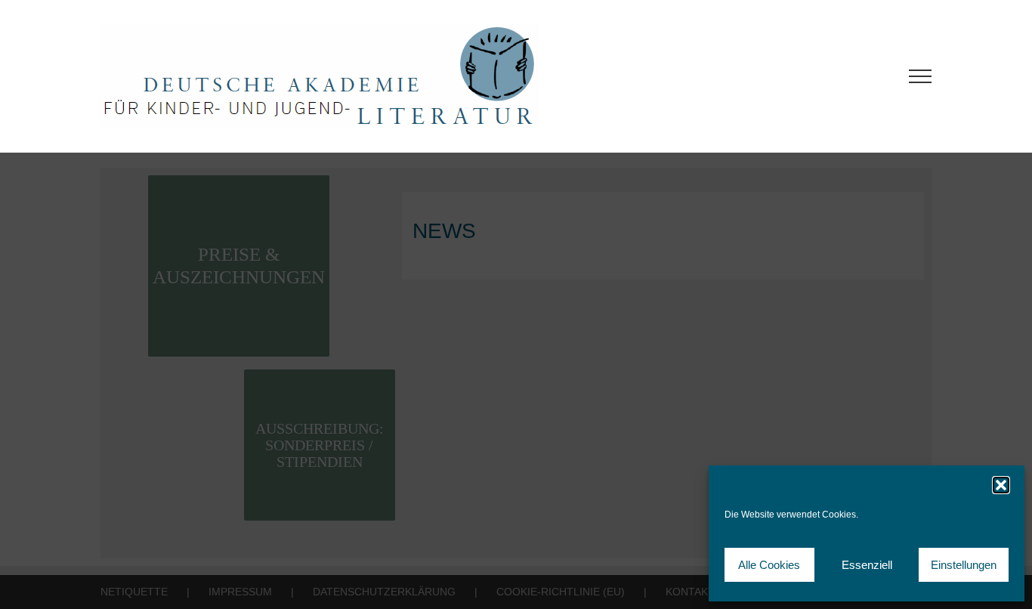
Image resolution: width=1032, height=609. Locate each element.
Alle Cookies (769, 564)
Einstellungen (963, 564)
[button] (1001, 485)
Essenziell (867, 564)
